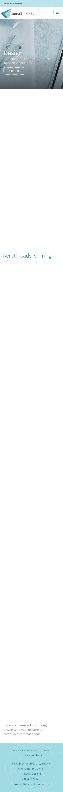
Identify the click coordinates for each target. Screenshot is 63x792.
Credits (46, 750)
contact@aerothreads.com (31, 784)
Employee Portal (33, 755)
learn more (13, 70)
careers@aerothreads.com (22, 734)
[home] (17, 13)
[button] (57, 13)
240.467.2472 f (31, 779)
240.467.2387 (30, 773)
